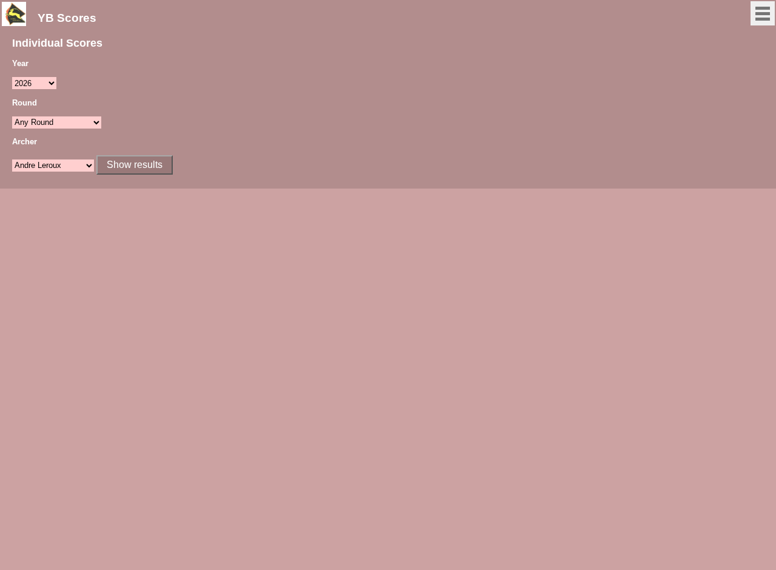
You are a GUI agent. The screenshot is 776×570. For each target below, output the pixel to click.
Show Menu (763, 13)
